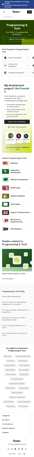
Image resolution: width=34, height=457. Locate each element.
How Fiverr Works (18, 39)
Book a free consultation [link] (17, 121)
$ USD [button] (20, 454)
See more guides (7, 278)
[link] (8, 356)
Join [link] (29, 12)
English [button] (13, 454)
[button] (4, 12)
